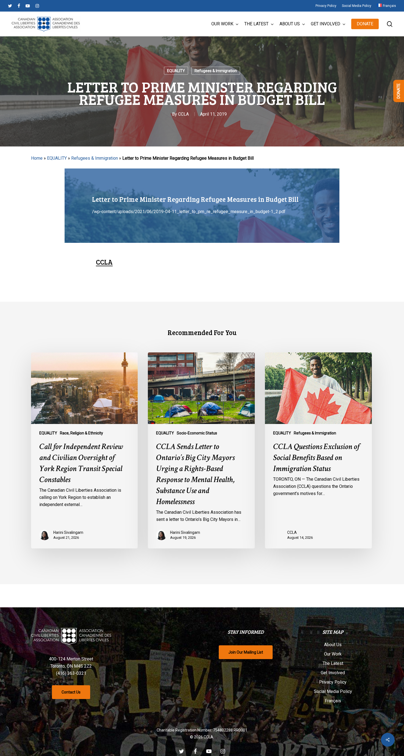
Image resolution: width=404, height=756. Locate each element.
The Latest (333, 663)
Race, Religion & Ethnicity (81, 433)
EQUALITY (176, 71)
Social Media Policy (333, 691)
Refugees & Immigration (216, 71)
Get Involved (333, 672)
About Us (333, 644)
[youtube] (28, 6)
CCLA (183, 114)
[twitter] (10, 6)
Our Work (333, 654)
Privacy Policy (333, 682)
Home (37, 158)
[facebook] (19, 6)
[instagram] (37, 6)
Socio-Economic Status (197, 433)
